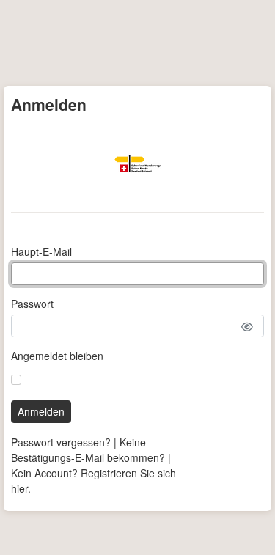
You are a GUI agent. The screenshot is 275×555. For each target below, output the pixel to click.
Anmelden (41, 411)
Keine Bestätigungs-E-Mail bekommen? (88, 450)
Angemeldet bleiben (57, 355)
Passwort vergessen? (61, 442)
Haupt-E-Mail (41, 251)
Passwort (32, 303)
